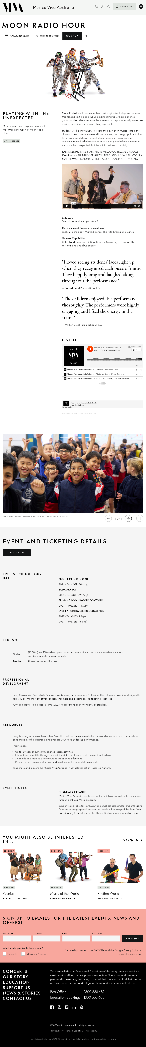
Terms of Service (126, 954)
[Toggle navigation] (141, 6)
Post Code (97, 933)
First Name (8, 933)
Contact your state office (87, 813)
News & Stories (22, 993)
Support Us (16, 987)
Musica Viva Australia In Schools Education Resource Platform (77, 767)
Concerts (12, 954)
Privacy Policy (130, 950)
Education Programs (37, 954)
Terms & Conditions (75, 1030)
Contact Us (17, 998)
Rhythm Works (108, 893)
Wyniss (8, 893)
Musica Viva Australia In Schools (72, 413)
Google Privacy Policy (80, 1038)
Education (16, 982)
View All (133, 840)
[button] (108, 518)
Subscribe (132, 938)
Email (65, 933)
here (135, 813)
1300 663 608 (94, 997)
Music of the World (64, 893)
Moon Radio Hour (90, 413)
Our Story (16, 976)
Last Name (38, 933)
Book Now (72, 36)
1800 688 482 (94, 991)
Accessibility (91, 1030)
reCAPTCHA (57, 1038)
